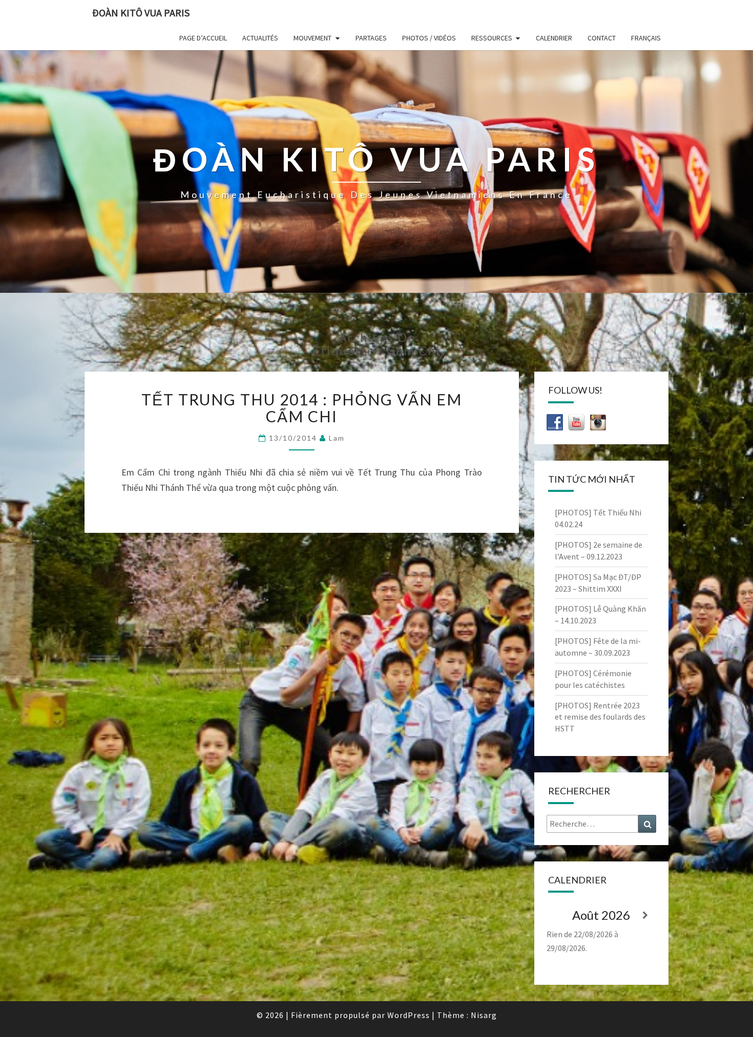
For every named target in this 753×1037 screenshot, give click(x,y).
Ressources (491, 37)
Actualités (260, 37)
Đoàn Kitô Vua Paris (141, 12)
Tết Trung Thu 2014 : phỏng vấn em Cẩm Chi (301, 407)
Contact (602, 37)
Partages (371, 37)
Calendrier (554, 37)
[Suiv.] (645, 915)
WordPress (408, 1015)
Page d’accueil (203, 37)
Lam (337, 438)
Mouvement (312, 37)
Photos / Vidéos (429, 37)
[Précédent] (558, 915)
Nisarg (484, 1015)
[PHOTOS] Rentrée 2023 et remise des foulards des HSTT (600, 717)
